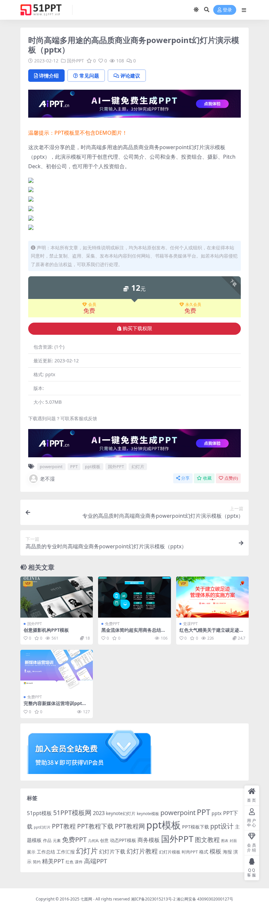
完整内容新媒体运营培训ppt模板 (55, 706)
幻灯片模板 (169, 852)
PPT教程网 (130, 826)
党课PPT (190, 623)
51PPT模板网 (72, 812)
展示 (31, 852)
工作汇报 (65, 852)
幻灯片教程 (142, 851)
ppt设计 (222, 826)
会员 (92, 304)
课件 (79, 861)
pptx (217, 813)
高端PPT (95, 861)
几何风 (93, 840)
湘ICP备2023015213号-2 (153, 899)
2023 (99, 813)
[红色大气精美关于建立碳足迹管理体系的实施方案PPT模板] (212, 597)
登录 (227, 10)
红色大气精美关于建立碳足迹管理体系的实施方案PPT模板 (211, 633)
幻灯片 (138, 466)
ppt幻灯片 (42, 827)
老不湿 (47, 478)
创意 (104, 840)
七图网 (86, 899)
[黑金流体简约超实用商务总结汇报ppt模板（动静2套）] (134, 597)
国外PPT (75, 60)
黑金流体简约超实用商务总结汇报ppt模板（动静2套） (133, 633)
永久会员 (193, 304)
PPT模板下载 (195, 827)
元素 (57, 840)
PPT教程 (64, 826)
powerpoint (51, 466)
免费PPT (112, 623)
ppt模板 (92, 466)
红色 (69, 862)
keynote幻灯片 (120, 813)
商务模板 (148, 840)
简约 (37, 862)
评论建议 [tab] (130, 75)
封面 (233, 840)
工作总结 (46, 852)
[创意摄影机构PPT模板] (56, 597)
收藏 (207, 478)
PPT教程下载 (95, 826)
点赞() (231, 478)
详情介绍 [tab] (49, 75)
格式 (203, 852)
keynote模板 (148, 813)
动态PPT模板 (123, 840)
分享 (185, 478)
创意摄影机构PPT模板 (46, 630)
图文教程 (207, 839)
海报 (227, 852)
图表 (224, 840)
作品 (47, 840)
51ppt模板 (39, 813)
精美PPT (53, 861)
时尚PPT (190, 852)
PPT (74, 466)
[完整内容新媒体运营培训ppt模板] (56, 670)
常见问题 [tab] (89, 75)
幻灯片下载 (112, 851)
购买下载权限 (137, 328)
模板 (215, 851)
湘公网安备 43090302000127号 (204, 899)
